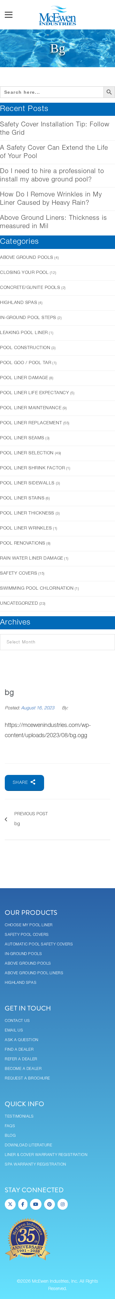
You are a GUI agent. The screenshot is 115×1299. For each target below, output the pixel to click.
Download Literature (28, 1145)
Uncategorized (19, 604)
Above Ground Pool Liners (34, 973)
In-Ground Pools (23, 954)
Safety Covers (18, 573)
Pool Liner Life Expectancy (34, 393)
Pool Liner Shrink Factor (32, 468)
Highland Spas (18, 303)
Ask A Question (21, 1040)
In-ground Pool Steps (28, 318)
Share (21, 783)
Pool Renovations (22, 543)
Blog (10, 1135)
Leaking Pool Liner (24, 333)
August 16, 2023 (38, 708)
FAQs (10, 1126)
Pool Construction (25, 348)
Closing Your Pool (24, 273)
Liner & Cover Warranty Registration (46, 1155)
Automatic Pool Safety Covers (39, 944)
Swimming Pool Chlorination (36, 588)
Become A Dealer (23, 1069)
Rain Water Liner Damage (31, 558)
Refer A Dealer (21, 1059)
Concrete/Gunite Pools (30, 288)
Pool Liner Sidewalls (27, 483)
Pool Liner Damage (24, 378)
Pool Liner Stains (22, 498)
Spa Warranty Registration (35, 1164)
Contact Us (17, 1021)
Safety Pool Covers (27, 934)
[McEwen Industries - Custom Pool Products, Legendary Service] (57, 15)
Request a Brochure (27, 1078)
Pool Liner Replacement (31, 423)
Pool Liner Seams (22, 438)
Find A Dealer (19, 1049)
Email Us (14, 1030)
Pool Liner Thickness (27, 513)
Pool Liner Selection (27, 453)
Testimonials (19, 1116)
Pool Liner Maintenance (30, 408)
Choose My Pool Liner (29, 925)
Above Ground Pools (26, 258)
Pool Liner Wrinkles (26, 528)
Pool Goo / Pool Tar (25, 363)
